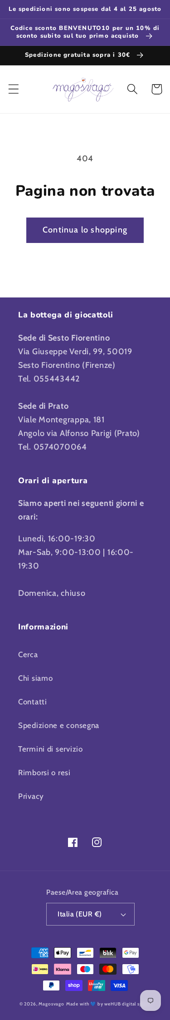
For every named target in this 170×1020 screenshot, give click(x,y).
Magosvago (51, 1004)
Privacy (31, 796)
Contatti (32, 701)
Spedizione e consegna (58, 725)
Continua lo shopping (85, 230)
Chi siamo (35, 678)
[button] (14, 89)
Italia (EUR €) (80, 914)
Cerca (28, 654)
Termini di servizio (50, 748)
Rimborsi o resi (44, 772)
